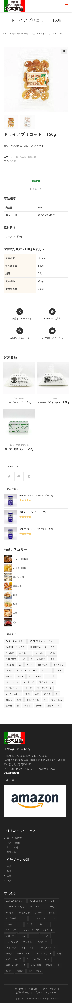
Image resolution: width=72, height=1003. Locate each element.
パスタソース (12, 682)
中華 (9, 876)
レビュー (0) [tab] (36, 189)
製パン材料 (21, 157)
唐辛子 (47, 694)
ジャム (59, 670)
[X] (8, 476)
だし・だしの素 (38, 659)
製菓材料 (32, 157)
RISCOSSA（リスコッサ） (42, 647)
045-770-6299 (17, 756)
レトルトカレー (13, 694)
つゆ (52, 659)
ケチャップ (59, 665)
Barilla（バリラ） (15, 641)
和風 (9, 866)
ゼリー (9, 676)
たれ (23, 659)
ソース (20, 676)
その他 (12, 161)
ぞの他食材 (11, 659)
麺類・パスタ (53, 705)
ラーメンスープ (44, 688)
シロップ (46, 670)
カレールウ (43, 665)
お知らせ (32, 989)
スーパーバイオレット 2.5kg (53, 402)
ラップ (28, 688)
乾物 (27, 694)
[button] (64, 51)
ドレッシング (35, 676)
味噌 (37, 694)
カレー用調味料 (14, 837)
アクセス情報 (49, 989)
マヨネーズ (28, 682)
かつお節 (10, 653)
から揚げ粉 (24, 653)
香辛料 (39, 705)
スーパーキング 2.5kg (19, 402)
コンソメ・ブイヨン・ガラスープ (21, 670)
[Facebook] (29, 476)
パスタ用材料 (13, 842)
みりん (30, 665)
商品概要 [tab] (36, 181)
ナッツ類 (50, 676)
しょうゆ (39, 653)
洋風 (9, 871)
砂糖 (19, 700)
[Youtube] (19, 476)
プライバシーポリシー (45, 992)
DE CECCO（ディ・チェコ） (43, 641)
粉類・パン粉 (33, 700)
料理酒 (9, 700)
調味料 (9, 705)
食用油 (27, 705)
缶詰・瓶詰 (56, 700)
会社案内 (18, 989)
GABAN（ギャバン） (15, 647)
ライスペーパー (13, 688)
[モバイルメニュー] (66, 6)
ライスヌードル (46, 682)
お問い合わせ (22, 992)
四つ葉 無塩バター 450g (19, 449)
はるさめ (10, 665)
